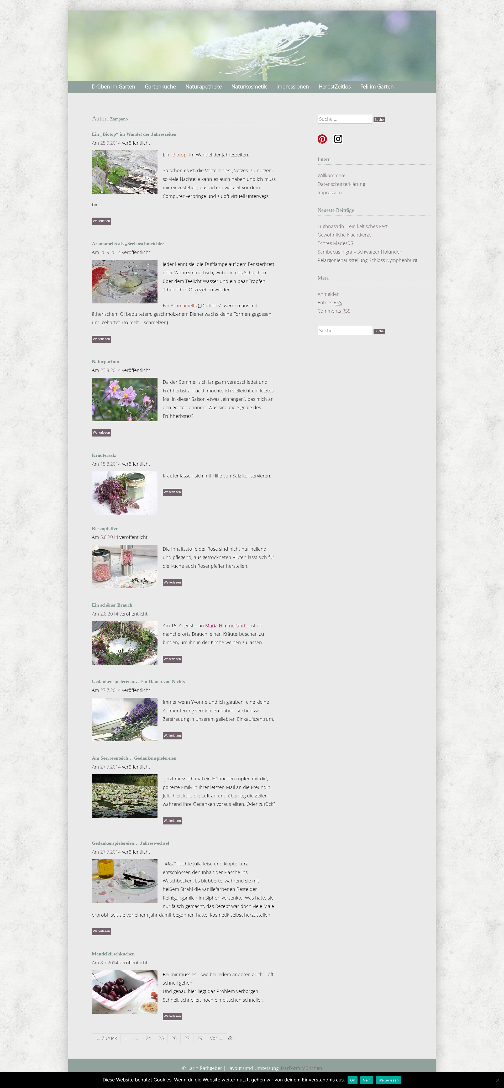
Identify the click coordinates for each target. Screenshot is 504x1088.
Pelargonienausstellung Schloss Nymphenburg (367, 260)
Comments (334, 311)
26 (174, 1038)
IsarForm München (301, 1068)
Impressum (330, 192)
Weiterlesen (101, 221)
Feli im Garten (377, 86)
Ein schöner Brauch (112, 605)
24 (148, 1038)
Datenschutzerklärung (341, 184)
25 (161, 1038)
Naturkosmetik (249, 86)
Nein (367, 1080)
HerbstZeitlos (335, 86)
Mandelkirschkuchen (113, 953)
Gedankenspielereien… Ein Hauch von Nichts (138, 681)
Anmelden (329, 294)
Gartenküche (160, 86)
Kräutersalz (104, 455)
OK (352, 1080)
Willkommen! (331, 175)
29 (199, 1038)
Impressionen (292, 86)
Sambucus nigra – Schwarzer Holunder (359, 252)
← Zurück (106, 1038)
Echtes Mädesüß (335, 243)
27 (187, 1038)
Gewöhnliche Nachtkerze (344, 235)
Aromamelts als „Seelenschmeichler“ (129, 243)
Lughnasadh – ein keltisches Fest (353, 226)
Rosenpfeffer (105, 528)
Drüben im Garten (113, 86)
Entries (330, 302)
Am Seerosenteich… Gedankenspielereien (134, 758)
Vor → (216, 1038)
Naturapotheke (204, 86)
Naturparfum (105, 361)
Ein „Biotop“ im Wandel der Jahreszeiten (134, 134)
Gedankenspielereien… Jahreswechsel (130, 843)
